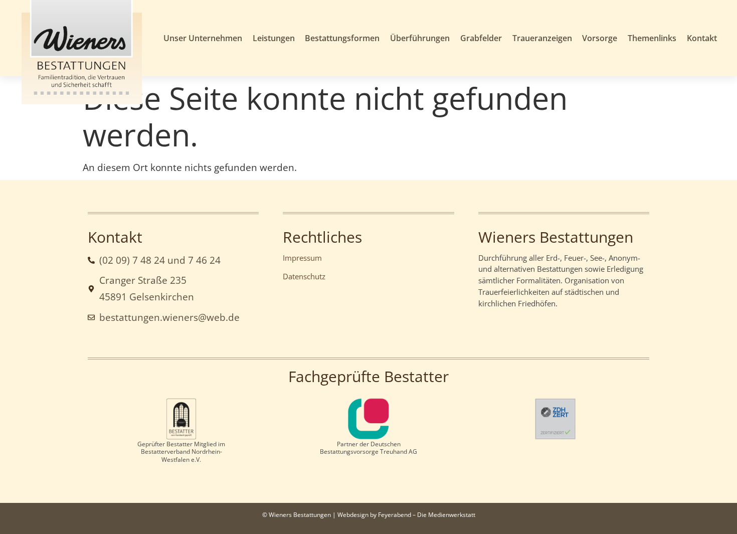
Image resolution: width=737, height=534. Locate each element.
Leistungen (274, 38)
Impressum (302, 258)
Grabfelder (481, 38)
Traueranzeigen (542, 38)
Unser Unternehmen (202, 38)
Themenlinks (652, 38)
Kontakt (702, 38)
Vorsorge (599, 38)
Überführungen (420, 38)
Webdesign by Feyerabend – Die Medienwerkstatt (406, 514)
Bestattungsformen (342, 38)
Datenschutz (304, 276)
